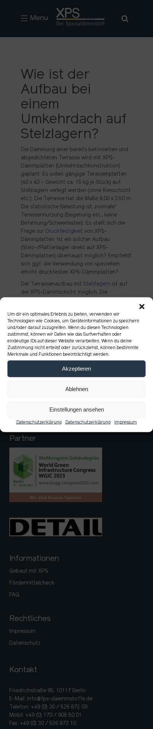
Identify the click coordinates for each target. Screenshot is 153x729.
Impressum (125, 422)
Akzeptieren (76, 368)
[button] (142, 306)
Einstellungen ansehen (76, 409)
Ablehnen (76, 389)
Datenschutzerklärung (39, 422)
